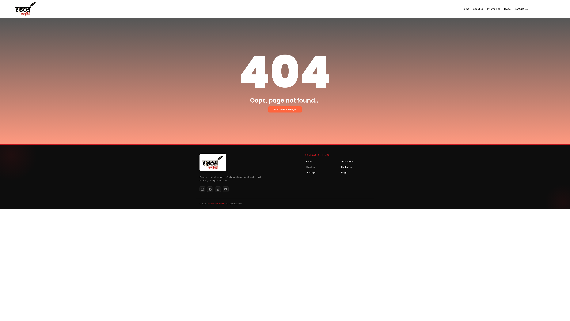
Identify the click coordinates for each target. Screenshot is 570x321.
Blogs (507, 9)
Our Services (347, 161)
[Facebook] (210, 189)
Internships (493, 9)
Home (466, 9)
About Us (478, 9)
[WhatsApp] (218, 189)
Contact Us (521, 9)
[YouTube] (226, 189)
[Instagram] (202, 189)
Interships (311, 172)
